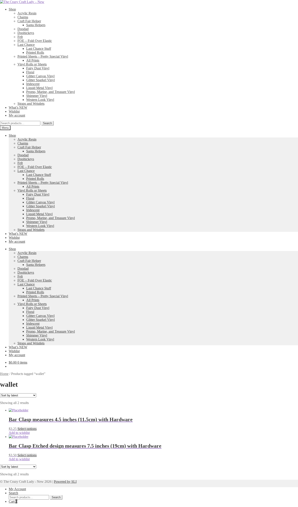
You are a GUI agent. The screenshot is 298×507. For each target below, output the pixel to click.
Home (4, 374)
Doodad (23, 29)
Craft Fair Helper (29, 21)
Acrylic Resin (26, 13)
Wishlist (14, 111)
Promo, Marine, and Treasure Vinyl (50, 92)
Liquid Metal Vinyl (39, 88)
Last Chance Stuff (38, 48)
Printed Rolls (35, 52)
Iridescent (32, 84)
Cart (13, 501)
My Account (17, 489)
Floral (30, 72)
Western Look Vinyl (40, 99)
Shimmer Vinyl (36, 96)
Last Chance (26, 44)
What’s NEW (18, 107)
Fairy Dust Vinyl (37, 68)
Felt (20, 37)
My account (17, 115)
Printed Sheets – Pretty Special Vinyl (42, 56)
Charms (22, 17)
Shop (12, 9)
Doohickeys (25, 33)
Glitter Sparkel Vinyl (40, 80)
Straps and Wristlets (31, 103)
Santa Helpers (35, 25)
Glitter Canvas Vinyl (40, 76)
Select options (27, 429)
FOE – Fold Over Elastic (34, 41)
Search (47, 123)
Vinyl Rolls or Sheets (32, 64)
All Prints (32, 60)
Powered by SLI (65, 481)
